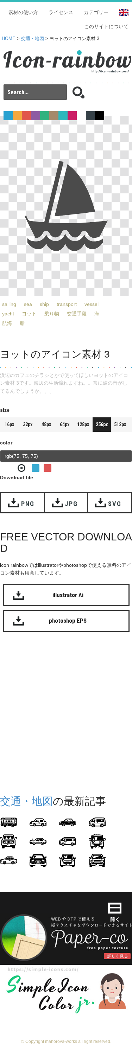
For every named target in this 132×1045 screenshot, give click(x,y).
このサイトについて (106, 26)
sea (28, 304)
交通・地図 (32, 38)
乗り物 (51, 313)
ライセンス (61, 12)
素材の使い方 (23, 12)
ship (44, 304)
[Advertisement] (66, 712)
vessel (91, 304)
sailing (9, 304)
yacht (8, 313)
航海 (7, 323)
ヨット (29, 313)
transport (67, 304)
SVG (114, 503)
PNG (27, 503)
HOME (8, 38)
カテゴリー (96, 12)
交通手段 (77, 313)
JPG (71, 503)
